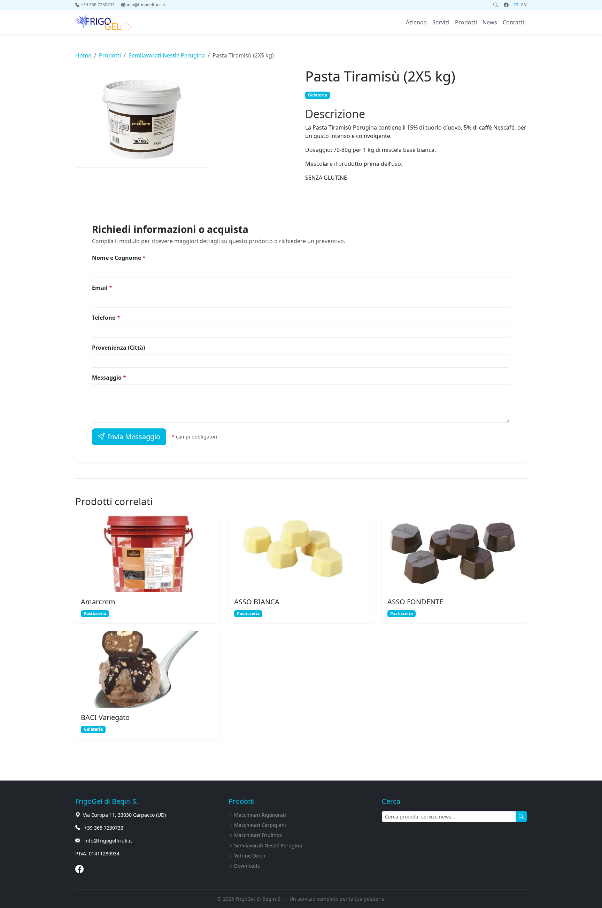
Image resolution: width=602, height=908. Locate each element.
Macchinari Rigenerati (260, 815)
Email (102, 288)
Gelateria (317, 95)
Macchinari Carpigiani (260, 825)
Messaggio (109, 377)
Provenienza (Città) (118, 347)
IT (516, 4)
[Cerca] (495, 4)
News (490, 22)
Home (83, 55)
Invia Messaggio (134, 436)
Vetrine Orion (249, 855)
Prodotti (466, 22)
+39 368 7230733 (98, 4)
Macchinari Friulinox (258, 835)
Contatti (513, 22)
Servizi (440, 22)
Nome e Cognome (119, 258)
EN (524, 4)
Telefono (106, 317)
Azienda (416, 22)
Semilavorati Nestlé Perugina (167, 55)
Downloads (247, 865)
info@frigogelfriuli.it (146, 4)
